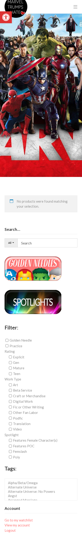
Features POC (23, 446)
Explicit (18, 357)
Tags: (10, 468)
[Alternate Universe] (42, 487)
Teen (16, 374)
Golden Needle (21, 340)
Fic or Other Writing (28, 407)
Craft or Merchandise (29, 396)
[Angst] (42, 496)
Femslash (20, 451)
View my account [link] (17, 525)
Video (17, 429)
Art (15, 385)
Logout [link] (10, 530)
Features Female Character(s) (35, 440)
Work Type (13, 379)
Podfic (18, 418)
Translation (22, 424)
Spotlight (12, 435)
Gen (16, 362)
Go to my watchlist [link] (19, 520)
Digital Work (23, 401)
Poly (16, 457)
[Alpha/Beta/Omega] (42, 483)
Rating (10, 351)
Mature (18, 368)
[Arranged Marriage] (42, 500)
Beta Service (22, 390)
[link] (6, 17)
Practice (16, 346)
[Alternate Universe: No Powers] (42, 491)
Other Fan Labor (25, 412)
